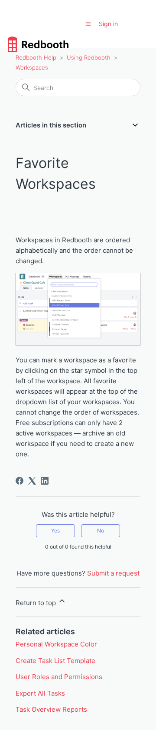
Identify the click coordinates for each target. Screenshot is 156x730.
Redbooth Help (36, 57)
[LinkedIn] (45, 481)
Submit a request (113, 573)
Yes (55, 530)
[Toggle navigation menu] (88, 23)
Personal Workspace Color (56, 644)
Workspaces (32, 67)
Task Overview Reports (51, 709)
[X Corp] (32, 481)
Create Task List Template (55, 660)
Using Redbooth (88, 57)
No (100, 530)
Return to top (37, 603)
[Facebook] (19, 481)
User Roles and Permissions (59, 677)
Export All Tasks (40, 693)
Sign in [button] (108, 23)
